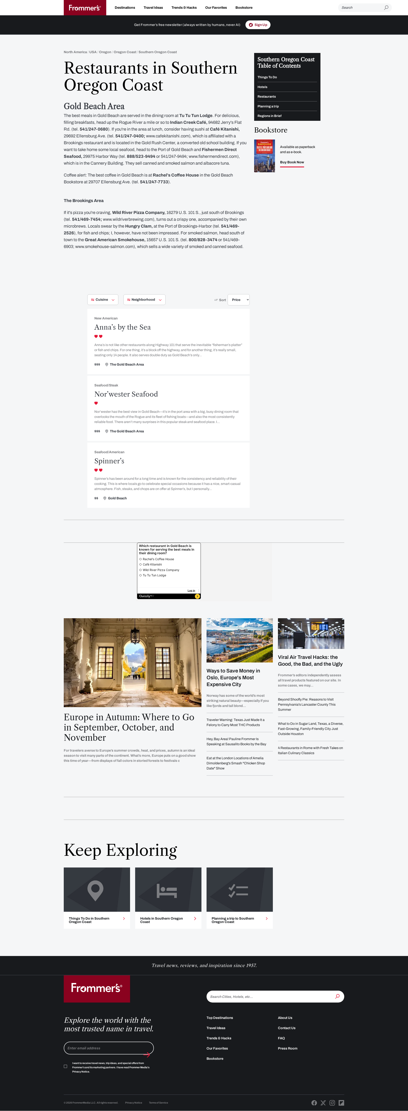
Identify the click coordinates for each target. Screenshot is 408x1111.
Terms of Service (158, 1102)
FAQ (281, 1038)
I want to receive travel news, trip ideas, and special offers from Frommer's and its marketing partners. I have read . (110, 1067)
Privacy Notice (133, 1102)
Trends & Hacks (184, 7)
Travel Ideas (153, 7)
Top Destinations (220, 1018)
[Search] (338, 996)
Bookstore (243, 7)
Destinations (125, 7)
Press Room (288, 1048)
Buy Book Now (292, 162)
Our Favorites (216, 7)
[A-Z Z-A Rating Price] (231, 301)
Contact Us (287, 1028)
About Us (285, 1018)
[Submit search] (388, 7)
